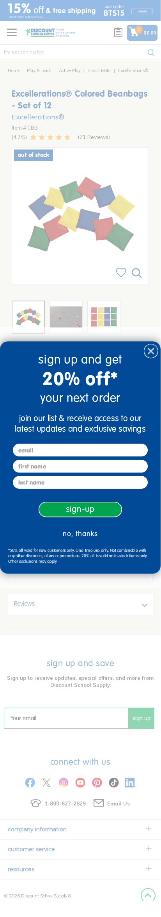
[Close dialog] (151, 350)
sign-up (80, 509)
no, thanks (80, 533)
